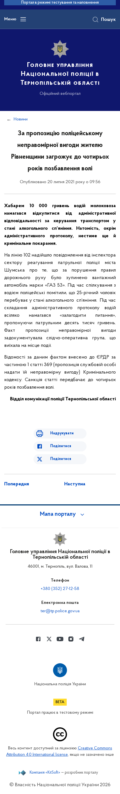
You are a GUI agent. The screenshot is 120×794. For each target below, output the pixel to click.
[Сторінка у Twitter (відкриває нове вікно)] (49, 639)
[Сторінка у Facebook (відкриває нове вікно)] (38, 639)
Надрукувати (62, 433)
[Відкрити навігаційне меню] (23, 19)
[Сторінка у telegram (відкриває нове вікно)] (81, 639)
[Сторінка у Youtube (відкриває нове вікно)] (60, 639)
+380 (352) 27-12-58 (60, 589)
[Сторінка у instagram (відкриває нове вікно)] (71, 639)
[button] (60, 514)
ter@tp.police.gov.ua (60, 611)
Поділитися (60, 446)
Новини (21, 119)
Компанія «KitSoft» (45, 773)
